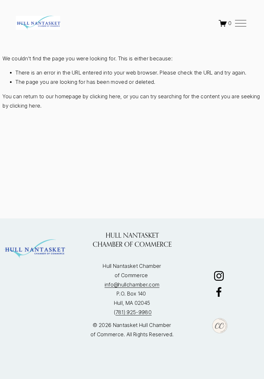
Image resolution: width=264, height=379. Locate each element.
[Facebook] (219, 292)
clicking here (105, 96)
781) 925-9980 (134, 312)
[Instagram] (219, 276)
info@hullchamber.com (132, 285)
